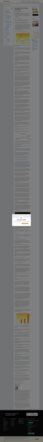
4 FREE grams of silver (21, 221)
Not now (18, 223)
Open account (25, 223)
